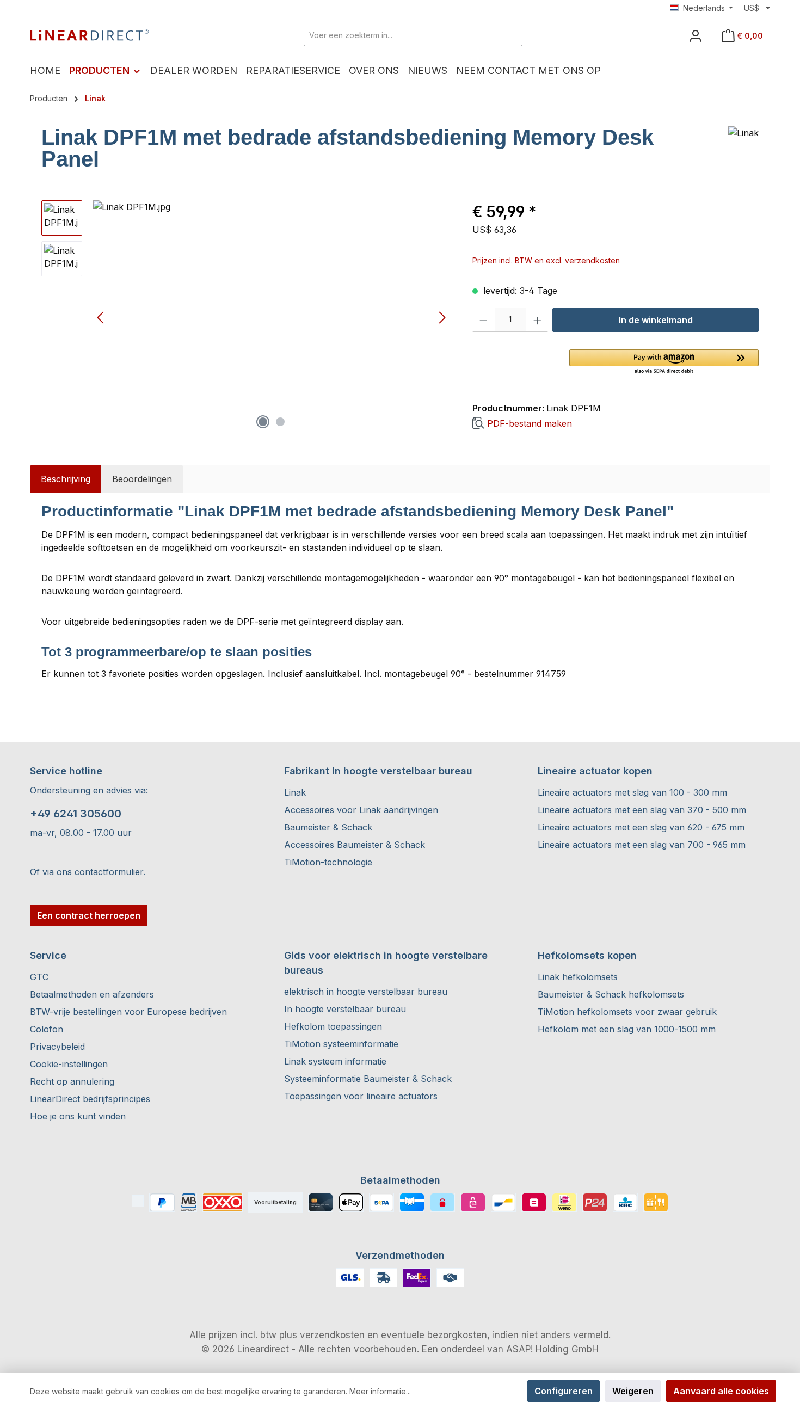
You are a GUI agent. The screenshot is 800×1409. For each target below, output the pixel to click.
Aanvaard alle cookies (721, 1391)
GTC (39, 976)
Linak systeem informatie (335, 1061)
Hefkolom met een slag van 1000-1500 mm (627, 1029)
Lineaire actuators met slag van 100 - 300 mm (632, 792)
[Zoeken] (509, 35)
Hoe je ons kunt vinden (78, 1116)
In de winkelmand (656, 320)
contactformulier (109, 871)
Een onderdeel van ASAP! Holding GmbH (510, 1349)
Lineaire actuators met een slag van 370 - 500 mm (642, 809)
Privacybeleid (57, 1046)
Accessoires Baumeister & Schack (354, 844)
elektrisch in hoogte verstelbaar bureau (365, 991)
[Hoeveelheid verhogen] (537, 320)
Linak (295, 792)
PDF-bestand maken (529, 423)
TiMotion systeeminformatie (341, 1043)
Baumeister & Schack (328, 827)
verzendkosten (332, 1335)
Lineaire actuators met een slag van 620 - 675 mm (641, 827)
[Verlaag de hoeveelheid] (483, 320)
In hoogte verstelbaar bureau (345, 1009)
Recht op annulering (72, 1081)
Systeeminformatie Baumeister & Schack (368, 1078)
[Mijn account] (695, 35)
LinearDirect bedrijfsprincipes (90, 1098)
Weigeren (633, 1391)
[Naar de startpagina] (90, 35)
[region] (245, 317)
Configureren (563, 1391)
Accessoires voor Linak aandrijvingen (361, 809)
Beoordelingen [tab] (142, 478)
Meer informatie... (380, 1391)
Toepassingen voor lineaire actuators (361, 1096)
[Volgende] (442, 317)
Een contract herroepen (88, 915)
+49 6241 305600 (75, 813)
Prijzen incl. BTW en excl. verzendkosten (546, 260)
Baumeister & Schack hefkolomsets (611, 994)
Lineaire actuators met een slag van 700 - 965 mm (642, 844)
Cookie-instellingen (69, 1064)
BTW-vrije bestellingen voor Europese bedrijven (128, 1011)
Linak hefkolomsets (578, 976)
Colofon (46, 1029)
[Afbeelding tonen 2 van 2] (280, 421)
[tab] (65, 479)
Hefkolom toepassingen (333, 1026)
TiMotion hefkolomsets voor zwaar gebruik (627, 1011)
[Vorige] (101, 317)
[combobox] (400, 35)
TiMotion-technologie (328, 862)
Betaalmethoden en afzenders (92, 994)
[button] (664, 362)
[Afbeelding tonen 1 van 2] (263, 421)
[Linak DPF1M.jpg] (271, 317)
